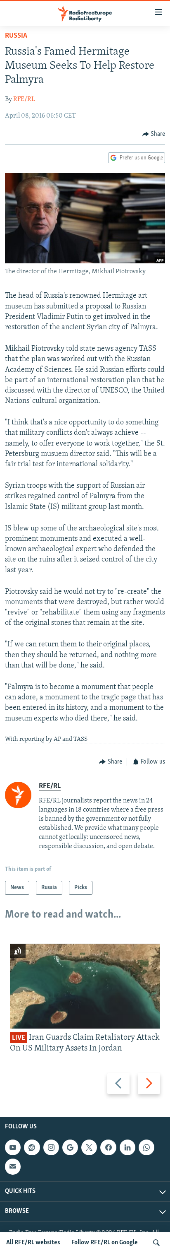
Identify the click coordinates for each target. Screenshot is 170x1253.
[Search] (156, 1242)
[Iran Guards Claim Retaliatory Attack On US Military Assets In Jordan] (85, 986)
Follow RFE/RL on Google (104, 1242)
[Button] (153, 134)
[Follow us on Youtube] (13, 1147)
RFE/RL (24, 99)
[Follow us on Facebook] (108, 1147)
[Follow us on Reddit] (32, 1147)
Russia (16, 36)
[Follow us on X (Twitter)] (89, 1147)
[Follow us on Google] (70, 1147)
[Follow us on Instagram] (51, 1147)
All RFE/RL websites (33, 1242)
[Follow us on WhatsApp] (146, 1147)
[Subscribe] (13, 1166)
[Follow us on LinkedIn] (127, 1147)
